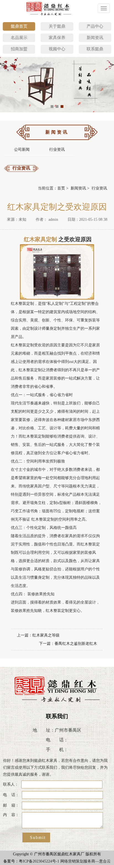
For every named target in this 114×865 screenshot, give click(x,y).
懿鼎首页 (19, 26)
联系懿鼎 (95, 49)
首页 (61, 188)
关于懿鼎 (57, 26)
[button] (52, 106)
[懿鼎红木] (48, 8)
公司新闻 (22, 149)
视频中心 (57, 49)
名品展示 (19, 37)
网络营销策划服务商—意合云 (85, 861)
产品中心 (95, 26)
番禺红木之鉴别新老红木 (76, 643)
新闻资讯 (95, 37)
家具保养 (57, 37)
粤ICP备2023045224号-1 (39, 861)
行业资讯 (57, 149)
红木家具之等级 (45, 635)
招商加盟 (19, 49)
